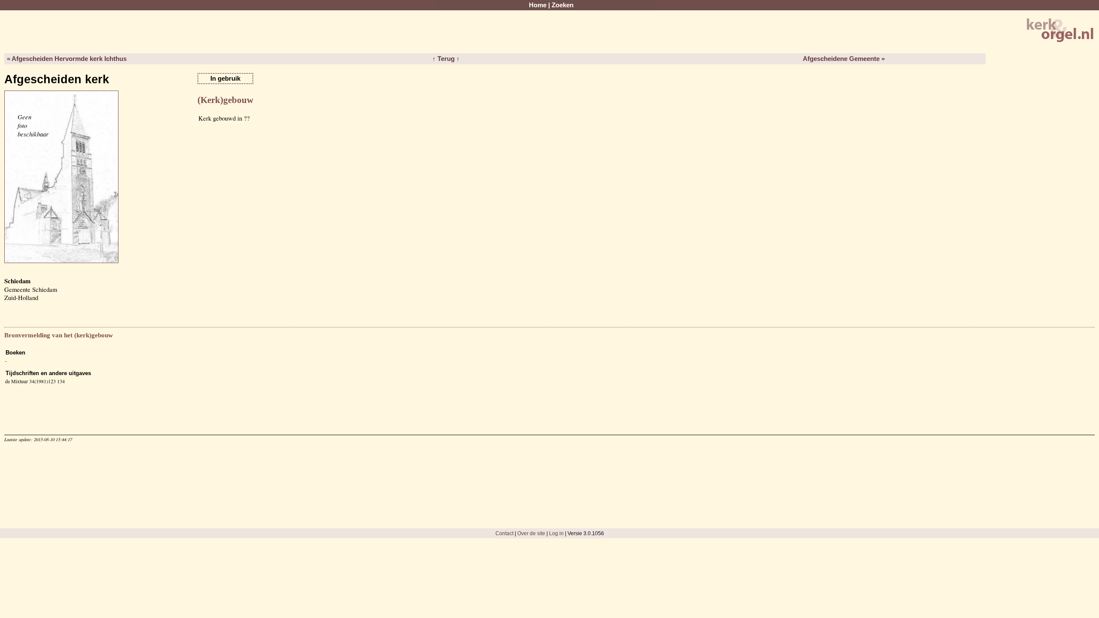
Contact (504, 533)
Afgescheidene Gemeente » (844, 58)
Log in (556, 533)
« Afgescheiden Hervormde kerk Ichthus (67, 58)
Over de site (531, 533)
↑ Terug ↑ (446, 58)
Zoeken (563, 5)
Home (537, 5)
